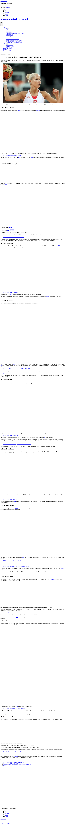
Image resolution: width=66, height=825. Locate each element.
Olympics (38, 110)
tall (7, 157)
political (27, 573)
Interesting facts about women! (14, 19)
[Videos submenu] (7, 43)
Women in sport (5, 53)
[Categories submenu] (8, 28)
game (15, 501)
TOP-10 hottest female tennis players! (10, 435)
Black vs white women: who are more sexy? (12, 612)
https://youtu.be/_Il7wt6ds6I (6, 373)
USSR (59, 245)
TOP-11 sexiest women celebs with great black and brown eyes (16, 566)
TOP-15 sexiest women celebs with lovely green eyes (14, 708)
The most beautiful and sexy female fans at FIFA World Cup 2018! (16, 368)
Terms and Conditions (5, 823)
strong (10, 294)
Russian (47, 296)
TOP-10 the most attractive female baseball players (13, 237)
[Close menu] (2, 25)
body (19, 157)
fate (44, 437)
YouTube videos (10, 230)
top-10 (16, 508)
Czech (19, 110)
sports (33, 245)
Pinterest (12, 229)
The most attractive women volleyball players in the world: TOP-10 (17, 444)
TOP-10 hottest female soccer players (10, 292)
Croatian (15, 364)
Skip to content (4, 1)
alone (17, 617)
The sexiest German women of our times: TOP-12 (13, 751)
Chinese (61, 568)
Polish (17, 706)
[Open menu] (2, 23)
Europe (5, 184)
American (12, 451)
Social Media (7, 7)
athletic (10, 288)
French (52, 579)
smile (32, 157)
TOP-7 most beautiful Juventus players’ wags (12, 155)
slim (1, 365)
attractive (16, 756)
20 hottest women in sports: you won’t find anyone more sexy (15, 560)
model (29, 161)
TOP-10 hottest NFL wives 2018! (10, 499)
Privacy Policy (3, 819)
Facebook (10, 227)
